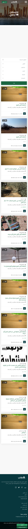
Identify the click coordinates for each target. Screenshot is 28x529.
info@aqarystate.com (20, 516)
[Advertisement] (14, 41)
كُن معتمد (25, 505)
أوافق (22, 525)
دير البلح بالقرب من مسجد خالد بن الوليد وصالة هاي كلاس (14, 366)
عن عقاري (25, 493)
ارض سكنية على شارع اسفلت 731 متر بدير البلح (15, 201)
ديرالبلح (24, 432)
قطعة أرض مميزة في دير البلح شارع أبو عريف (14, 332)
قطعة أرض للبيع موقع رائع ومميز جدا (15, 266)
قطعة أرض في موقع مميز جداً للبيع (15, 168)
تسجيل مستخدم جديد (22, 497)
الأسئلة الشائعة (24, 498)
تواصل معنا (24, 509)
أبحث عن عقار (24, 503)
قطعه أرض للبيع (21, 137)
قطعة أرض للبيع (21, 105)
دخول (26, 494)
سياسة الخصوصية (22, 527)
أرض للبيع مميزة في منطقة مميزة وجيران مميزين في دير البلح (16, 400)
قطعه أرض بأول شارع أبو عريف (17, 234)
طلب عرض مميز (24, 507)
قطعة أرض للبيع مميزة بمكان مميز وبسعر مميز (15, 299)
